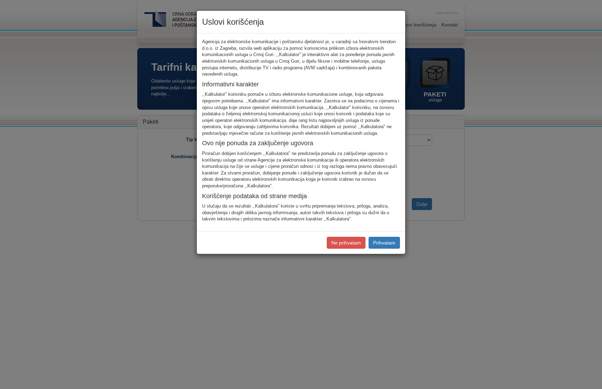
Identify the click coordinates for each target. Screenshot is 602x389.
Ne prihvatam (346, 243)
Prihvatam (384, 243)
